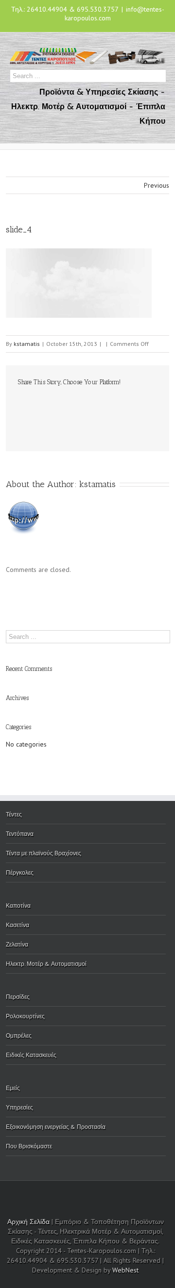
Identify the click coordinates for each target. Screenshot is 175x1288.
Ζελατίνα (17, 944)
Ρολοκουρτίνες (25, 1016)
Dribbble (62, 1193)
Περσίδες (18, 996)
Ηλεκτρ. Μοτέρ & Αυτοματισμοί (46, 963)
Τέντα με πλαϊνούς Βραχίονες (43, 853)
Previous (156, 185)
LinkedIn (55, 402)
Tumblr (95, 403)
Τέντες (14, 814)
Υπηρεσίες (19, 1107)
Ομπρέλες (19, 1035)
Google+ (145, 1194)
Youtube (82, 1196)
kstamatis (27, 343)
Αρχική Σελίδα (28, 1221)
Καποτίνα (18, 905)
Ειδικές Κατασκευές (31, 1055)
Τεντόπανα (20, 833)
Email (23, 423)
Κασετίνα (17, 925)
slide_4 (19, 229)
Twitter (37, 403)
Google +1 (115, 403)
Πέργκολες (20, 872)
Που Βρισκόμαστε (29, 1146)
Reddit (75, 403)
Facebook (20, 403)
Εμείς (13, 1088)
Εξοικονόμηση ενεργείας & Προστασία (55, 1126)
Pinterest (136, 404)
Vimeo (124, 1193)
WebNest (125, 1270)
